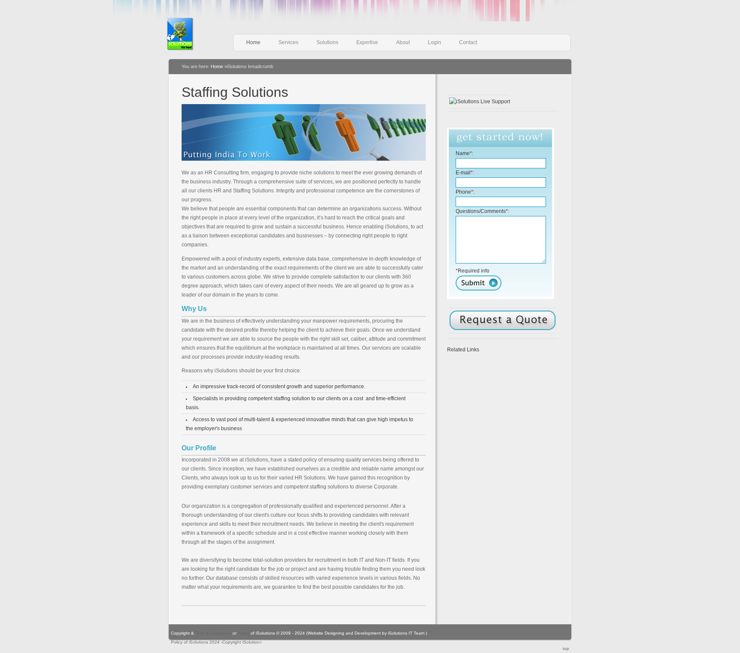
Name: (464, 153)
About (403, 42)
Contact (468, 42)
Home (253, 42)
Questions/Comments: (482, 211)
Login (434, 42)
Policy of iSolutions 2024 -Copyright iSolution (215, 642)
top (566, 648)
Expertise (367, 42)
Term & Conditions (214, 633)
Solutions (327, 42)
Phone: (465, 192)
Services (288, 42)
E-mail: (465, 172)
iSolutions (191, 34)
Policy (242, 633)
